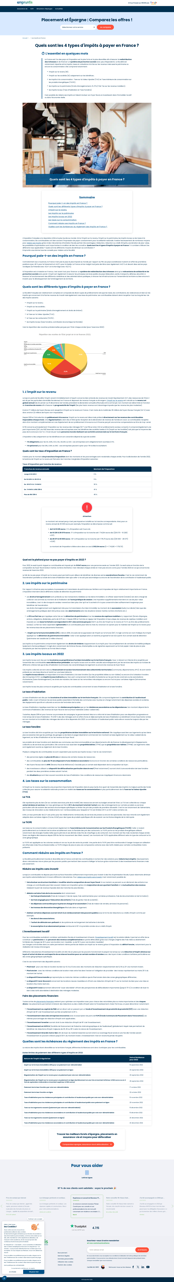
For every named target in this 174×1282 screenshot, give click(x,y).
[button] (4, 1278)
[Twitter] (138, 1267)
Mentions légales (64, 1256)
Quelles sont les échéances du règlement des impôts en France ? (78, 226)
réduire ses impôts (34, 243)
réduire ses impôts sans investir (89, 877)
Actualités (59, 9)
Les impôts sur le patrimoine (61, 213)
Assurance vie (22, 9)
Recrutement (62, 1253)
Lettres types (87, 1178)
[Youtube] (147, 1267)
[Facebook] (133, 1267)
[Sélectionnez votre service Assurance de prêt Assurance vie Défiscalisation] (78, 27)
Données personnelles (65, 1259)
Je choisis (12, 1272)
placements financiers (45, 1001)
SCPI (32, 9)
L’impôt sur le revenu (57, 210)
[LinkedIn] (143, 1267)
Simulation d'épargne (44, 9)
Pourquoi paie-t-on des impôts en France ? (68, 203)
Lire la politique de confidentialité (14, 1265)
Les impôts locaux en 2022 (60, 216)
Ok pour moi (33, 1272)
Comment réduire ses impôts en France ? (67, 223)
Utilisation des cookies (65, 1262)
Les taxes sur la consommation (62, 220)
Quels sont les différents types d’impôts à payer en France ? (75, 206)
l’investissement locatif (104, 937)
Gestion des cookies (65, 1265)
